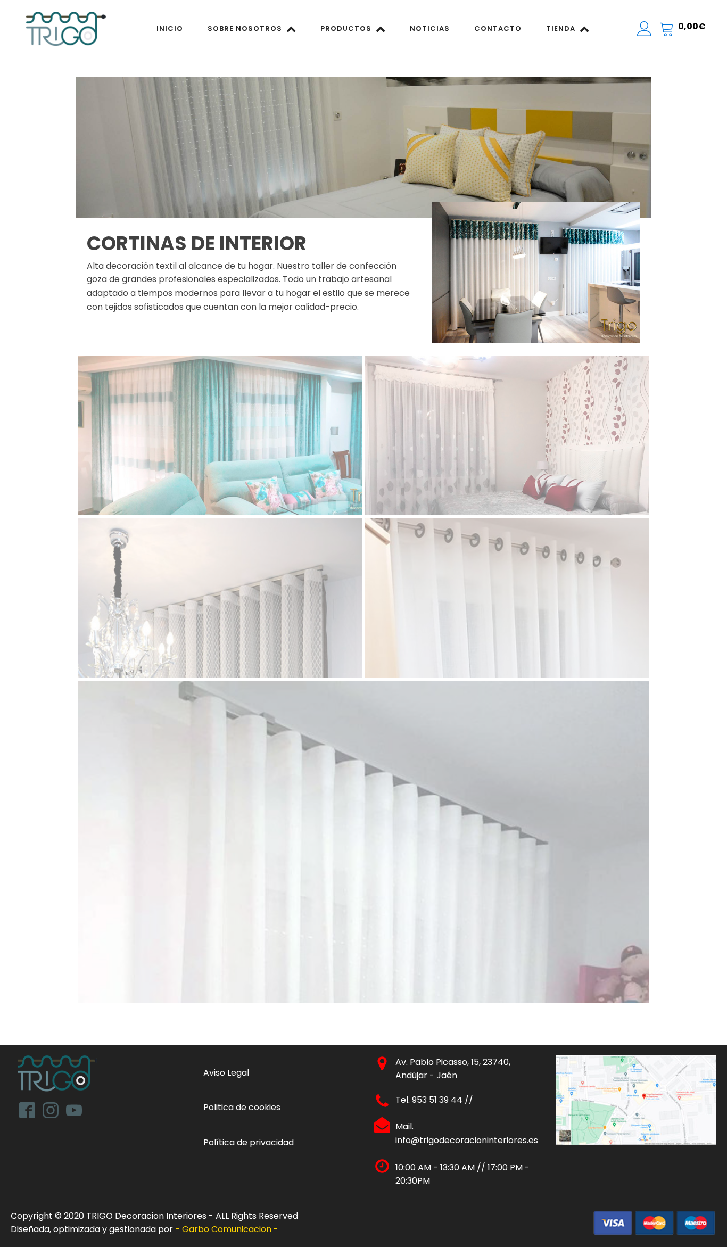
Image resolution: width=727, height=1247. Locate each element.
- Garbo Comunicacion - (227, 1229)
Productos (345, 28)
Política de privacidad (248, 1142)
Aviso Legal (226, 1073)
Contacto (498, 28)
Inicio (169, 28)
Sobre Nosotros (245, 28)
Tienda (560, 28)
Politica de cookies (241, 1107)
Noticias (430, 28)
